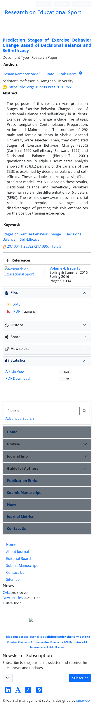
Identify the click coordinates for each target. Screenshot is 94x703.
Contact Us (16, 528)
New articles (13, 597)
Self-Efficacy (29, 239)
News (12, 504)
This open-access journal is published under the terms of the (47, 642)
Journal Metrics (20, 516)
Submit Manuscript (24, 492)
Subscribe (80, 678)
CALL (6, 592)
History (17, 325)
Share (15, 336)
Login (45, 4)
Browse (13, 444)
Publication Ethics (22, 480)
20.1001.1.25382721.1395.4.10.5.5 (34, 246)
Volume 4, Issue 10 (65, 268)
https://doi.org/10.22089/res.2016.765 (40, 87)
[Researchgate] (28, 691)
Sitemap (13, 579)
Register (61, 4)
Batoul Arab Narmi (62, 74)
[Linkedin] (8, 691)
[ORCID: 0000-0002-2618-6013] (80, 73)
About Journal (17, 551)
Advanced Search (19, 418)
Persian (82, 4)
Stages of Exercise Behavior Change (32, 234)
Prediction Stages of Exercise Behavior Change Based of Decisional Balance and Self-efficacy (47, 45)
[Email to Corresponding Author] (40, 73)
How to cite (20, 348)
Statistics (18, 360)
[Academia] (18, 691)
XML (16, 304)
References (21, 260)
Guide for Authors (22, 468)
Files (14, 292)
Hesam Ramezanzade (20, 74)
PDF (23, 311)
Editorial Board (18, 558)
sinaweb (83, 700)
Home (12, 432)
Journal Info (17, 456)
